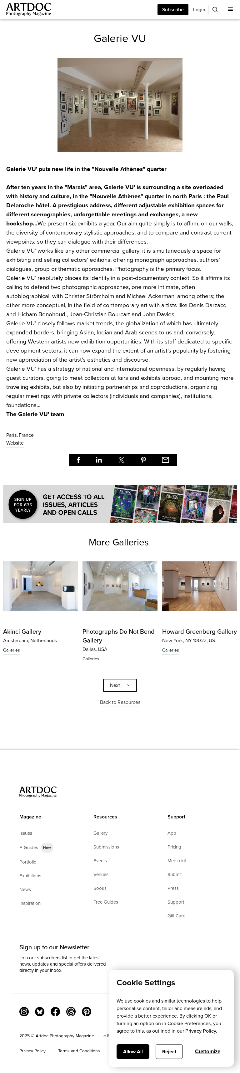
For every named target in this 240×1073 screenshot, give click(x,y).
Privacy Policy (32, 1051)
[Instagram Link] (24, 1011)
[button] (230, 9)
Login (199, 9)
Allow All (133, 1051)
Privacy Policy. (201, 1030)
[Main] (25, 9)
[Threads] (71, 1011)
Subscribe (173, 9)
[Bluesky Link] (39, 1011)
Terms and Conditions (79, 1051)
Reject (169, 1051)
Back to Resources (120, 702)
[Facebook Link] (55, 1011)
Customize (207, 1051)
